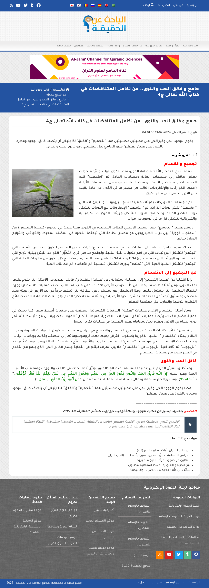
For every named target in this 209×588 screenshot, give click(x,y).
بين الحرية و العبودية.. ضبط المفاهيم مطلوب (159, 465)
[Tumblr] (32, 6)
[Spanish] (99, 6)
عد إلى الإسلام (175, 583)
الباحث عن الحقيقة (99, 422)
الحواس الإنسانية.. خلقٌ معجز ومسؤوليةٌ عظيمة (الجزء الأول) (149, 455)
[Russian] (92, 6)
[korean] (78, 6)
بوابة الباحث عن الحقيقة (183, 527)
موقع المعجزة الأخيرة (136, 566)
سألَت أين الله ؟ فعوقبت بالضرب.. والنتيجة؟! (160, 470)
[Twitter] (25, 6)
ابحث (147, 5)
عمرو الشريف (143, 427)
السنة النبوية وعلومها (62, 527)
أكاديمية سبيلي (104, 510)
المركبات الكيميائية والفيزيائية (65, 422)
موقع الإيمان (141, 555)
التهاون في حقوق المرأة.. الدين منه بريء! (163, 460)
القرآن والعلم (173, 46)
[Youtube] (18, 6)
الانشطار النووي (147, 422)
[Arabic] (113, 6)
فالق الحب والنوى (120, 427)
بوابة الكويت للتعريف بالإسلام (179, 516)
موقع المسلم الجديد (100, 521)
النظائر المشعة (33, 422)
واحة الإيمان (113, 46)
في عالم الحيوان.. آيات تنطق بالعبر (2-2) (163, 450)
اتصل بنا (164, 5)
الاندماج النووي (169, 422)
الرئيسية (192, 5)
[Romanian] (85, 6)
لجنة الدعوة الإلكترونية (184, 506)
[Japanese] (71, 6)
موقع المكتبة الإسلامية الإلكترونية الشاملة (27, 527)
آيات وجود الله (190, 46)
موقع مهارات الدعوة (27, 510)
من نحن (178, 5)
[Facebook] (38, 6)
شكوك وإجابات (95, 46)
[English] (106, 6)
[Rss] (11, 6)
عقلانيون (78, 46)
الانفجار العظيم (124, 422)
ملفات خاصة (64, 46)
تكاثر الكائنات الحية (167, 427)
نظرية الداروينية (154, 46)
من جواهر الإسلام (132, 46)
